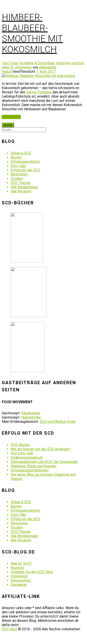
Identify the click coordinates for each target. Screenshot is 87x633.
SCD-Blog (9, 629)
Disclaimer (19, 585)
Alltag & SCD (21, 153)
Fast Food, (10, 63)
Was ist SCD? (21, 563)
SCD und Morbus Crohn (58, 421)
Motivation (19, 174)
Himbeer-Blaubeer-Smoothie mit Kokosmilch (32, 33)
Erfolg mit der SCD (25, 170)
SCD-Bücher (20, 445)
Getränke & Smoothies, (37, 63)
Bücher (16, 157)
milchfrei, (63, 63)
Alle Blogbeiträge (24, 187)
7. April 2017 (46, 71)
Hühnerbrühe (31, 417)
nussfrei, (78, 63)
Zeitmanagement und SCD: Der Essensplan (44, 462)
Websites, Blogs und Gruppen (33, 466)
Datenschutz (21, 580)
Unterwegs (23, 67)
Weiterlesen (11, 117)
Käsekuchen (30, 413)
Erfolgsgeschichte (25, 161)
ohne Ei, (8, 67)
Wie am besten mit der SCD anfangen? (41, 449)
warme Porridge (38, 92)
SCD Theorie (21, 183)
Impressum (19, 576)
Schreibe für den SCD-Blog (32, 572)
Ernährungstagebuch (27, 457)
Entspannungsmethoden (30, 470)
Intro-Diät (18, 166)
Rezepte (17, 568)
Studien (17, 178)
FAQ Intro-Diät (22, 453)
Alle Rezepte (21, 191)
